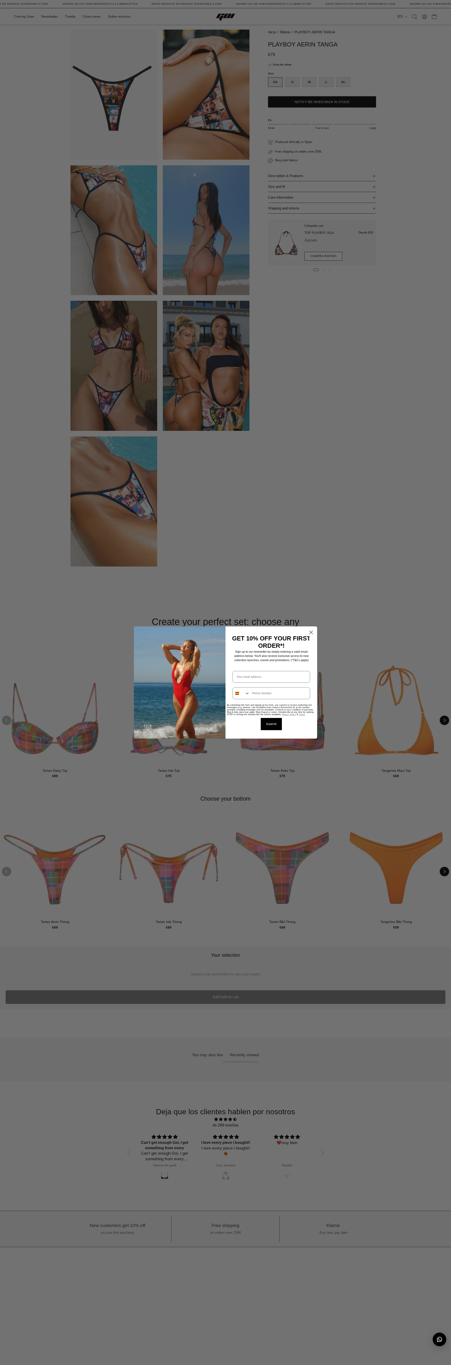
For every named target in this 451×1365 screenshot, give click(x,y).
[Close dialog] (311, 632)
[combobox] (241, 693)
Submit (271, 724)
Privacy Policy (289, 714)
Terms (302, 714)
